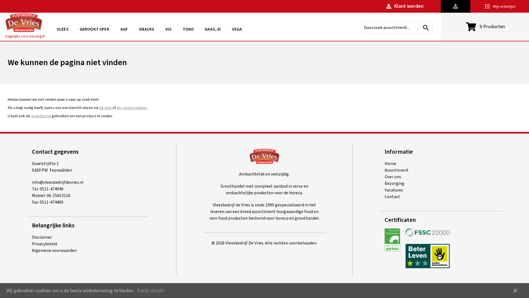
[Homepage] (24, 23)
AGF (124, 29)
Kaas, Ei (213, 29)
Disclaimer (42, 237)
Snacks (146, 29)
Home (390, 164)
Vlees (63, 29)
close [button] (515, 290)
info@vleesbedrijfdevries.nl (57, 182)
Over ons (393, 177)
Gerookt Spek (94, 29)
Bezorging (394, 183)
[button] (455, 6)
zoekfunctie (41, 116)
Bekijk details (150, 290)
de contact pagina (132, 108)
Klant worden (404, 6)
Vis (168, 29)
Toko (188, 29)
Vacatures (394, 190)
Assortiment (397, 170)
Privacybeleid (44, 244)
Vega (237, 29)
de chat (105, 108)
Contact (392, 197)
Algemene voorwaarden (54, 251)
